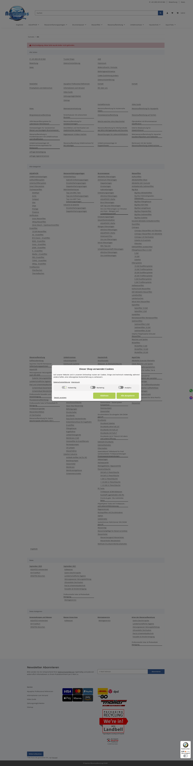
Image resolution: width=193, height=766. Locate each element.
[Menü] (189, 742)
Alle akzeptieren (128, 395)
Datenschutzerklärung (61, 382)
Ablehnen (104, 395)
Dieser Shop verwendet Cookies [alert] (96, 368)
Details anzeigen (60, 398)
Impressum (75, 382)
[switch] (64, 387)
